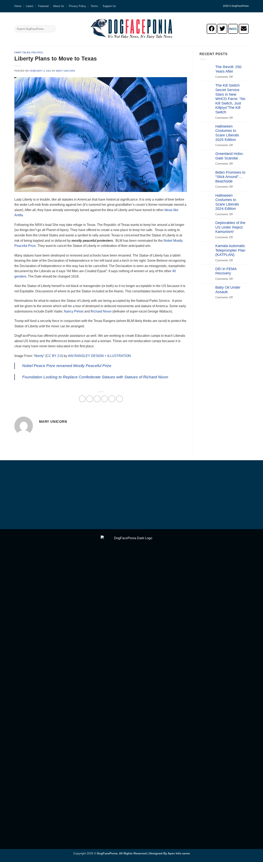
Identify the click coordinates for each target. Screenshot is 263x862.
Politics (37, 52)
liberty (39, 356)
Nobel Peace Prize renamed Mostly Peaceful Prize (66, 366)
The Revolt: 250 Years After (228, 69)
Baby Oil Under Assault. (227, 289)
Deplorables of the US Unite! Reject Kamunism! (230, 227)
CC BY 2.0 (54, 356)
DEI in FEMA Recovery (225, 271)
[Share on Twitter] (89, 398)
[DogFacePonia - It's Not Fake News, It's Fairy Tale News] (131, 29)
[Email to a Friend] (97, 398)
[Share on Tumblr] (119, 398)
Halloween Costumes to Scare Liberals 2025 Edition (227, 133)
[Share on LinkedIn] (111, 398)
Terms (94, 6)
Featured (43, 6)
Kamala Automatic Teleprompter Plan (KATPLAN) (230, 250)
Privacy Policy (77, 6)
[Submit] (52, 28)
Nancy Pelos (73, 311)
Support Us (109, 6)
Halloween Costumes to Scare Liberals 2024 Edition (227, 202)
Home (17, 6)
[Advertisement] (131, 495)
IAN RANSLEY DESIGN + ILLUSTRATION (99, 356)
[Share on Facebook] (82, 398)
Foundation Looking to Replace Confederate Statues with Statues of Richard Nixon (95, 377)
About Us (58, 6)
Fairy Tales (22, 52)
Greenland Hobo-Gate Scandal (229, 156)
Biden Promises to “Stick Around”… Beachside (230, 176)
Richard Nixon (101, 311)
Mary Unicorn (65, 71)
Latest (29, 6)
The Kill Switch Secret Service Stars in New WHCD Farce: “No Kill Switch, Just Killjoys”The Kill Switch (230, 98)
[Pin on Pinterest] (104, 398)
